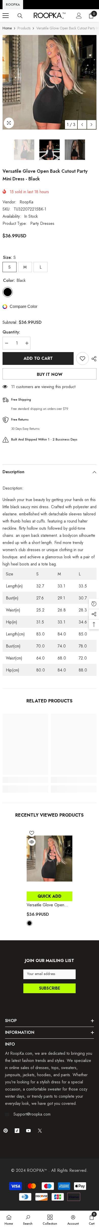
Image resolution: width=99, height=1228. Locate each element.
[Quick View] (32, 842)
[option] (49, 82)
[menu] (6, 16)
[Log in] (79, 15)
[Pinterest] (5, 1130)
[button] (82, 124)
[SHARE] (92, 359)
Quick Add (49, 896)
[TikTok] (17, 1130)
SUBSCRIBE (49, 988)
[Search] (20, 16)
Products (24, 28)
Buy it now (49, 374)
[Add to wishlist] (82, 358)
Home (7, 28)
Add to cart (38, 358)
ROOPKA (13, 4)
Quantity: (11, 332)
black (29, 923)
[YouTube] (28, 1130)
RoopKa (26, 202)
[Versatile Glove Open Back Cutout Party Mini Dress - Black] (49, 858)
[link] (25, 780)
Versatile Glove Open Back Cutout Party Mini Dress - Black (46, 905)
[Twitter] (40, 1130)
